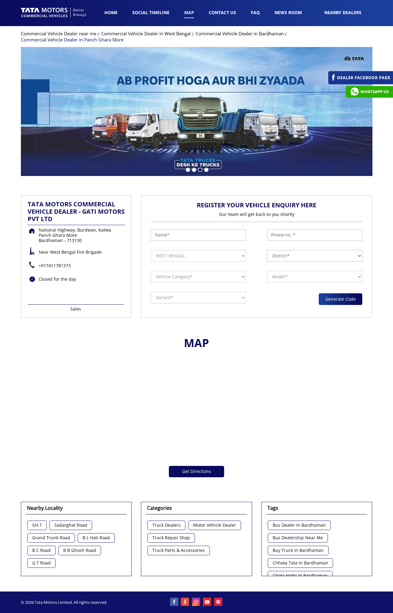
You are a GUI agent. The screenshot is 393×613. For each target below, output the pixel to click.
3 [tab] (199, 169)
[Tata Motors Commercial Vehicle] (54, 13)
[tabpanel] (196, 111)
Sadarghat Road (70, 525)
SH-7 (37, 525)
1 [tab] (187, 169)
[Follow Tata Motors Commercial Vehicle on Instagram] (196, 602)
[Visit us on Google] (185, 602)
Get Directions (196, 471)
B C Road (41, 550)
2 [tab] (193, 169)
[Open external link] (360, 83)
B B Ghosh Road (79, 550)
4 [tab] (205, 169)
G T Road (41, 563)
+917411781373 (55, 265)
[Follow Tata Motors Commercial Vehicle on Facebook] (174, 602)
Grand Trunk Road (51, 538)
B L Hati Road (96, 538)
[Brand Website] (218, 602)
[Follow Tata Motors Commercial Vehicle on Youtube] (207, 602)
